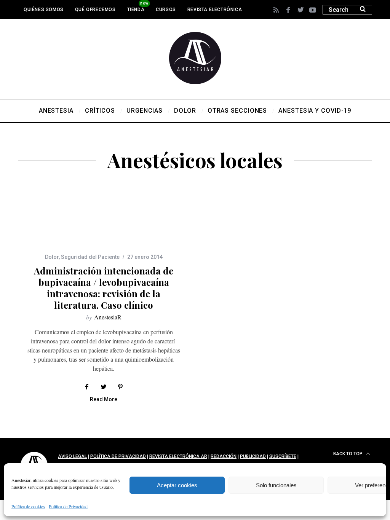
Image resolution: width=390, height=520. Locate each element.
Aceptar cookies (177, 485)
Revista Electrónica (214, 9)
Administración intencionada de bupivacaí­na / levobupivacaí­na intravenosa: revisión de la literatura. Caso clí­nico (103, 288)
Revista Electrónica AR (178, 456)
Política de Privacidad (68, 506)
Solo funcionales (276, 485)
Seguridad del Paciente (90, 257)
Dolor (52, 257)
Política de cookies (28, 506)
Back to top (348, 453)
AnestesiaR (107, 317)
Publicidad (253, 456)
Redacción (224, 456)
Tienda (136, 9)
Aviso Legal (72, 456)
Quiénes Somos (44, 9)
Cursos (166, 9)
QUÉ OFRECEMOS (95, 9)
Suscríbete (282, 456)
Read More (103, 399)
